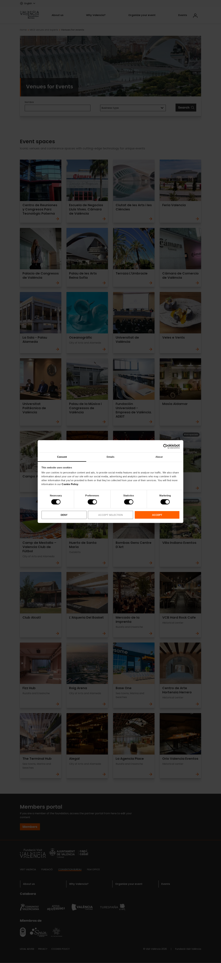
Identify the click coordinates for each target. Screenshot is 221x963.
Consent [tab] (62, 456)
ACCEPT (157, 515)
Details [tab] (111, 456)
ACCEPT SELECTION (110, 515)
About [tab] (159, 456)
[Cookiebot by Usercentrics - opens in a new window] (165, 446)
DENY (64, 515)
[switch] (92, 501)
